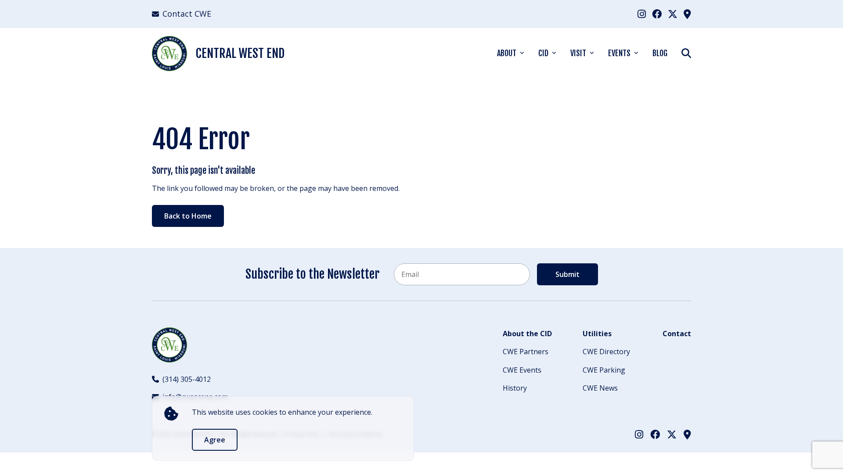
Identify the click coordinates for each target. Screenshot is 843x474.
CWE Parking (604, 370)
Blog (659, 53)
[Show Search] (686, 53)
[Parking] (687, 13)
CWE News (600, 388)
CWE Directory (606, 351)
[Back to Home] (169, 345)
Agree (214, 440)
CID (543, 53)
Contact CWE (186, 13)
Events (619, 53)
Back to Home (188, 216)
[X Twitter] (672, 13)
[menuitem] (642, 14)
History (515, 388)
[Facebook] (657, 13)
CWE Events (522, 370)
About (506, 53)
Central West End (240, 53)
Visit (578, 53)
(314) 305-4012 (186, 379)
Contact (677, 333)
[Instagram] (642, 13)
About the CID (527, 333)
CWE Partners (525, 351)
